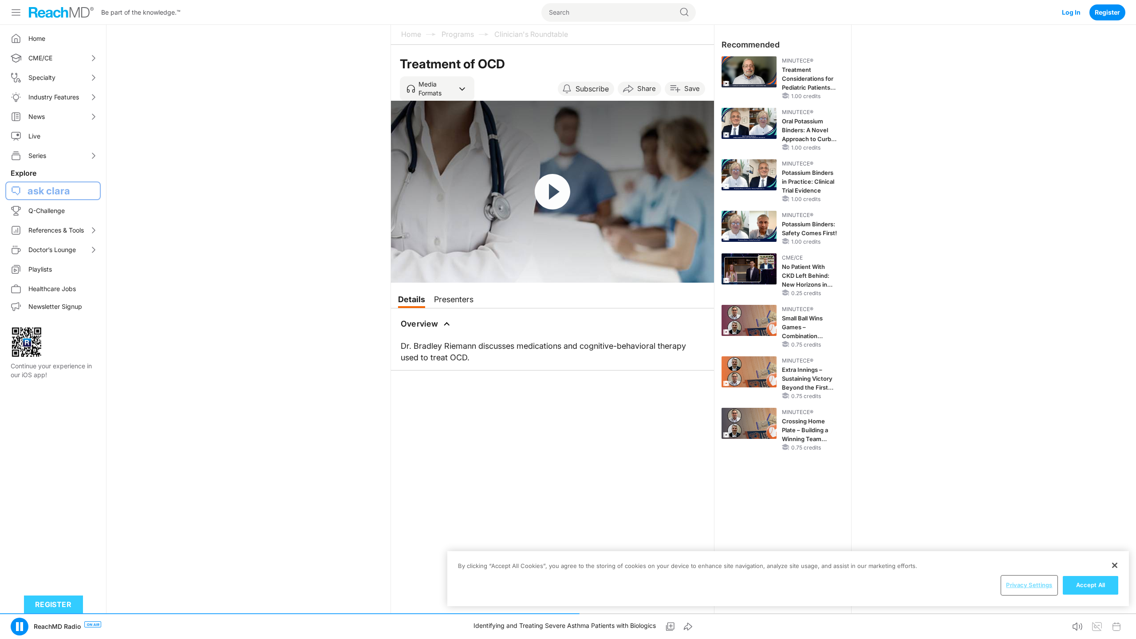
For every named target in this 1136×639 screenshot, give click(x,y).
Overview (419, 323)
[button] (437, 88)
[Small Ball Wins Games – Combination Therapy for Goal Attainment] (749, 320)
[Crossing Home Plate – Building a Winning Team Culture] (749, 423)
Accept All (1090, 584)
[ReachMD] (61, 12)
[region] (788, 578)
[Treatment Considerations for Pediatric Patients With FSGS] (749, 71)
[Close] (1114, 565)
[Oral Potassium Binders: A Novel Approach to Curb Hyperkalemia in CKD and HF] (749, 123)
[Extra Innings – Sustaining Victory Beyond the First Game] (749, 371)
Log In (1071, 12)
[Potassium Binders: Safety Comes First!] (749, 226)
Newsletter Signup (55, 306)
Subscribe (592, 88)
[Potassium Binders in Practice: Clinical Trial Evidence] (749, 174)
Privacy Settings (1029, 584)
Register (1107, 12)
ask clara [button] (49, 191)
